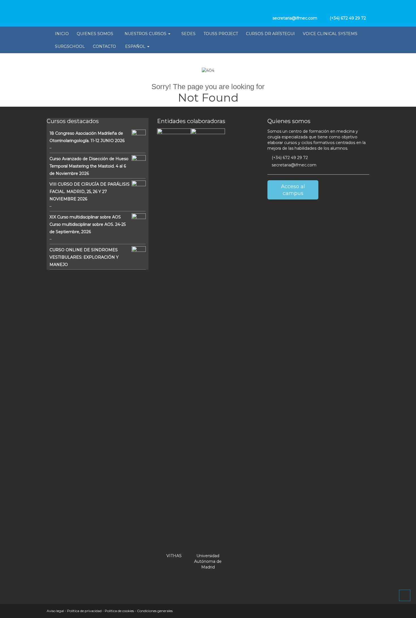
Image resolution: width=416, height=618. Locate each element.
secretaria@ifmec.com (293, 165)
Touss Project (220, 33)
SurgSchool (70, 46)
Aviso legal (55, 611)
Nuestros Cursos (146, 33)
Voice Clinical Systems (330, 33)
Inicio (62, 33)
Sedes (188, 33)
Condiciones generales (155, 611)
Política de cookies (119, 611)
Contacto (104, 46)
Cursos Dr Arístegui (270, 33)
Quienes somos (95, 33)
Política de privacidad (84, 611)
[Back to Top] (404, 595)
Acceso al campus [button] (293, 189)
